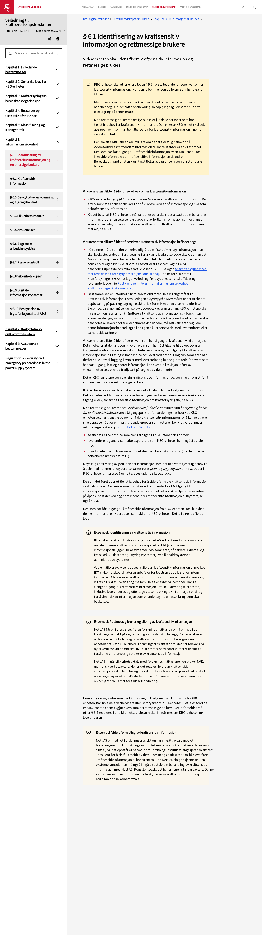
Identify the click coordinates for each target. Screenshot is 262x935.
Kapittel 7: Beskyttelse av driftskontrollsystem (23, 331)
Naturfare (116, 7)
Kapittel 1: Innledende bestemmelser (21, 69)
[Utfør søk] (254, 6)
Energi (102, 7)
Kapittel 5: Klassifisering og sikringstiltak (25, 127)
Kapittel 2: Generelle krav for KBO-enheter (25, 83)
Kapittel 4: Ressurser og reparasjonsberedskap (22, 112)
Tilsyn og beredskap (164, 7)
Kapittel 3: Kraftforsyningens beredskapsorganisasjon (26, 98)
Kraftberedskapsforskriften (131, 19)
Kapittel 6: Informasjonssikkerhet (176, 19)
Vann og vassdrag (190, 7)
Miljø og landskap (137, 7)
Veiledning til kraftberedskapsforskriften (29, 22)
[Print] (57, 39)
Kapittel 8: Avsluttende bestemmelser (21, 346)
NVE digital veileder (96, 19)
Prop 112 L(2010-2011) (133, 427)
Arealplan (88, 7)
